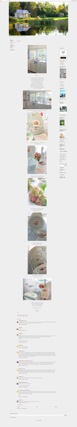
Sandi (19, 327)
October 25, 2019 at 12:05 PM (23, 347)
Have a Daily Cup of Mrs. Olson (23, 390)
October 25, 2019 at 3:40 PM (23, 357)
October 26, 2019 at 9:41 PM (23, 373)
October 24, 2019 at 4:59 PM (23, 324)
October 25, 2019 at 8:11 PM (23, 365)
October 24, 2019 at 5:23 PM (23, 330)
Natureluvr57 (21, 351)
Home (37, 406)
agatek (20, 399)
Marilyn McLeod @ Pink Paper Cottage (25, 360)
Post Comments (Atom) (24, 408)
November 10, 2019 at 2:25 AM (23, 402)
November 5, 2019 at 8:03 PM (23, 396)
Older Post (55, 406)
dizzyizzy (20, 345)
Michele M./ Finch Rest (22, 382)
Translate (62, 85)
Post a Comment (20, 404)
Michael (62, 64)
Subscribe (63, 57)
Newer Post (18, 406)
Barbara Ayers (21, 368)
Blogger (40, 420)
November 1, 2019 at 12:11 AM (23, 379)
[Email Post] (26, 314)
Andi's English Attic (22, 320)
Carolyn (20, 333)
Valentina (20, 376)
